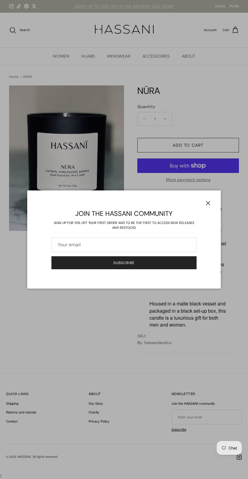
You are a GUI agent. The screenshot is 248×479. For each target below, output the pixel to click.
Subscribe (124, 262)
